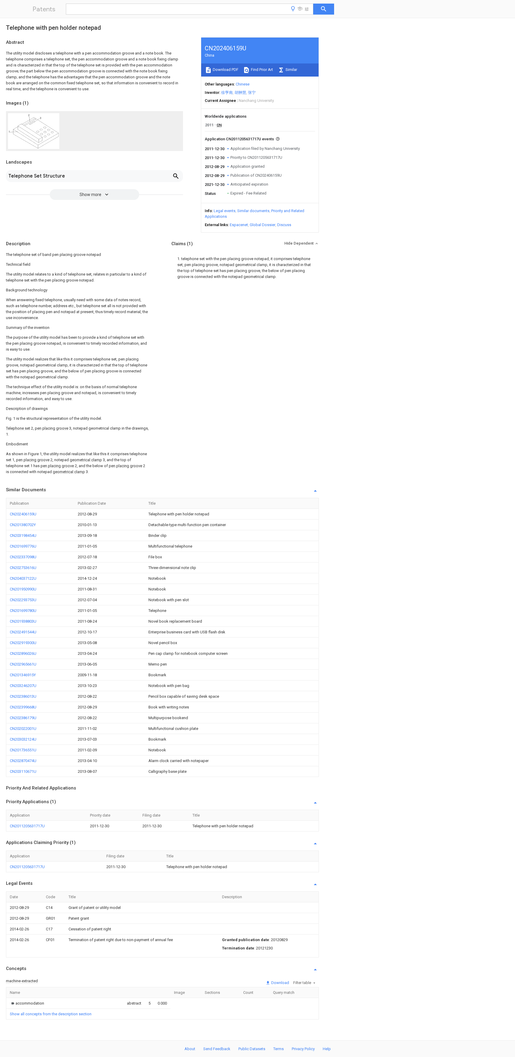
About (189, 1049)
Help (327, 1049)
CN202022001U (23, 728)
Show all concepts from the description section (50, 1014)
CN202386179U (23, 718)
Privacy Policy (303, 1049)
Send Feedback (216, 1049)
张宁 (252, 92)
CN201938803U (23, 621)
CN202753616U (23, 567)
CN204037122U (23, 578)
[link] (27, 1003)
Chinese (242, 84)
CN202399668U (23, 707)
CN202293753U (23, 600)
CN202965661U (23, 664)
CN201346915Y (23, 675)
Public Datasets (251, 1049)
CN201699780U (23, 610)
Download (279, 982)
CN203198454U (23, 535)
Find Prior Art (261, 69)
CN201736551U (23, 750)
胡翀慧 (240, 92)
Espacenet (239, 225)
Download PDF (225, 69)
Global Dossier (262, 225)
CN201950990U (23, 589)
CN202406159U (23, 514)
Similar (291, 69)
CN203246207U (23, 685)
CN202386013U (23, 696)
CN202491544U (23, 632)
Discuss (284, 225)
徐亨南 (227, 92)
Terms (278, 1049)
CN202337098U (23, 557)
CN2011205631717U (27, 826)
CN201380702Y (23, 525)
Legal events (224, 211)
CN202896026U (23, 653)
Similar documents (253, 211)
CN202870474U (23, 760)
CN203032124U (23, 739)
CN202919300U (23, 643)
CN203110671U (23, 771)
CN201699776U (23, 546)
